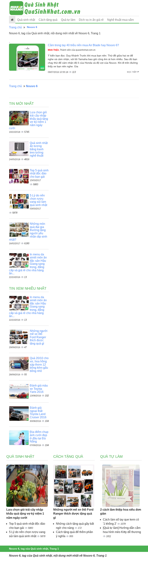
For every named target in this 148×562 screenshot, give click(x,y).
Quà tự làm (68, 19)
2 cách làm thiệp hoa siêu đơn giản (120, 511)
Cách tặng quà (48, 19)
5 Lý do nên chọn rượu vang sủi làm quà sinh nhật (38, 200)
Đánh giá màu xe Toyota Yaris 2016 (39, 388)
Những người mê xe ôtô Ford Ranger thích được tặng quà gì (38, 337)
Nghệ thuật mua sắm (120, 19)
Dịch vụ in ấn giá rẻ (91, 19)
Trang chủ (15, 27)
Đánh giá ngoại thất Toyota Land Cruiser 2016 (38, 412)
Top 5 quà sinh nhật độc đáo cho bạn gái (39, 173)
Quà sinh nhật (26, 19)
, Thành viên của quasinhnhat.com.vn (71, 50)
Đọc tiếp (132, 72)
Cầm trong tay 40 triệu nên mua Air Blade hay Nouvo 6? (83, 45)
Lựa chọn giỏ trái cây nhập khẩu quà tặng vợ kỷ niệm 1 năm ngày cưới (25, 513)
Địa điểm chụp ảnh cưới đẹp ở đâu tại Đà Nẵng (39, 436)
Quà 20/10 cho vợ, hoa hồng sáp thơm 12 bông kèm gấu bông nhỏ (39, 364)
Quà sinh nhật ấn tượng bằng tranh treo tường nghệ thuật (39, 149)
